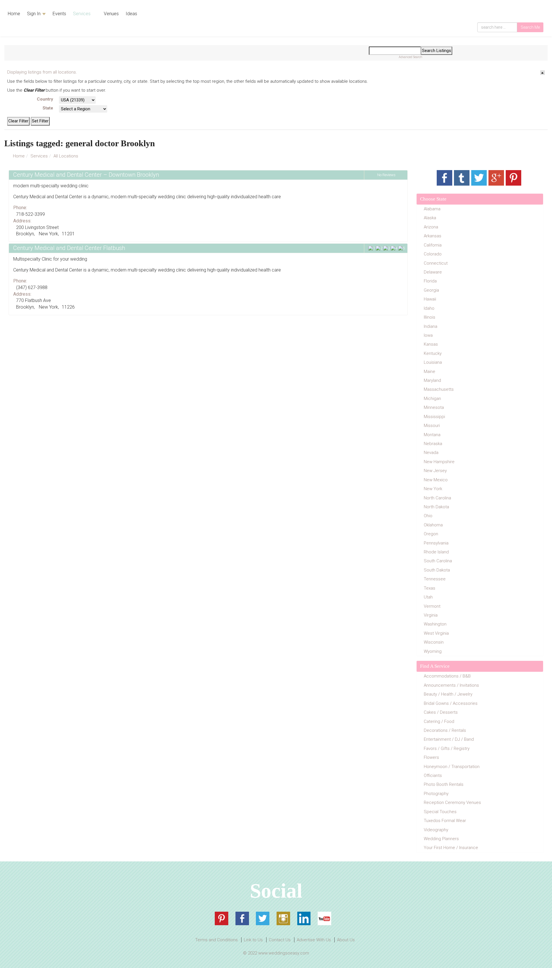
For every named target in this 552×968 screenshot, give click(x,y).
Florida (430, 281)
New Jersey (435, 470)
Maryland (432, 380)
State (48, 108)
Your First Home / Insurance (451, 847)
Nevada (431, 452)
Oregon (431, 533)
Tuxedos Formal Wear (445, 820)
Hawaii (430, 299)
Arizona (431, 227)
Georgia (431, 290)
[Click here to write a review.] (385, 248)
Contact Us (280, 939)
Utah (428, 597)
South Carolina (438, 560)
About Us (346, 939)
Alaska (430, 217)
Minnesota (434, 407)
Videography (436, 829)
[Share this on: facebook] (444, 178)
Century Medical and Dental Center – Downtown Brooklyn (86, 174)
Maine (429, 371)
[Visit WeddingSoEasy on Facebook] (242, 918)
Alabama (432, 208)
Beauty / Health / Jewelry (448, 694)
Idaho (429, 308)
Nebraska (433, 443)
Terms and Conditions (216, 939)
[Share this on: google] (496, 178)
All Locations (65, 156)
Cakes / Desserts (441, 712)
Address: (22, 221)
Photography (436, 793)
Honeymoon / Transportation (452, 766)
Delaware (433, 272)
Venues (111, 13)
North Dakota (436, 506)
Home (14, 13)
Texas (429, 588)
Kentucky (433, 353)
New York (433, 488)
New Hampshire (439, 461)
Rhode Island (436, 552)
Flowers (431, 757)
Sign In (34, 13)
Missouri (432, 425)
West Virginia (436, 633)
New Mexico (436, 479)
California (433, 245)
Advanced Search (410, 57)
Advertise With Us (314, 939)
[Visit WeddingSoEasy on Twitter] (262, 918)
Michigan (432, 398)
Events (59, 13)
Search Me (530, 27)
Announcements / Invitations (451, 685)
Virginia (431, 615)
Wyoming (433, 651)
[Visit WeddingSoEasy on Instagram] (283, 918)
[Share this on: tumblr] (461, 178)
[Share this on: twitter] (479, 178)
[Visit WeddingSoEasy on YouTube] (324, 918)
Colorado (433, 254)
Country (45, 99)
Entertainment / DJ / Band (449, 739)
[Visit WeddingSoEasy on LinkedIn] (304, 918)
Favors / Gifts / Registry (446, 748)
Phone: (20, 207)
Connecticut (436, 263)
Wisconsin (434, 642)
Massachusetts (439, 389)
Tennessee (435, 579)
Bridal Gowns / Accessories (451, 703)
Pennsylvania (436, 543)
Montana (432, 434)
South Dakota (437, 570)
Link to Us (253, 939)
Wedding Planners (441, 838)
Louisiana (433, 362)
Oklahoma (433, 525)
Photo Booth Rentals (443, 784)
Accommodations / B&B (447, 676)
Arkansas (432, 235)
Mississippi (434, 416)
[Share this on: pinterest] (513, 178)
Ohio (428, 515)
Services (82, 13)
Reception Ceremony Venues (452, 802)
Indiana (430, 326)
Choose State (433, 199)
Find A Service (435, 666)
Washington (435, 624)
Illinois (429, 317)
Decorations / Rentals (445, 730)
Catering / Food (439, 721)
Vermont (432, 606)
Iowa (428, 335)
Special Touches (440, 811)
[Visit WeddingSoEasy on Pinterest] (221, 918)
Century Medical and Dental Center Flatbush (69, 248)
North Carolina (437, 498)
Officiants (433, 775)
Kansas (431, 344)
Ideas (131, 13)
